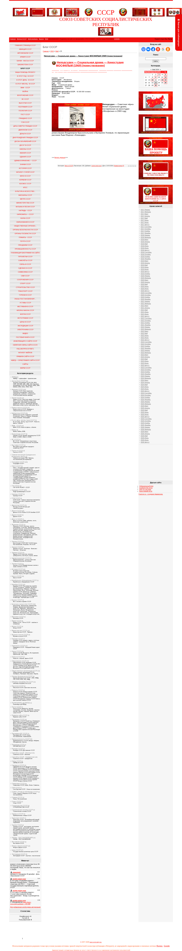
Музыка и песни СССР (20, 635)
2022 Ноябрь (145, 346)
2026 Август (145, 442)
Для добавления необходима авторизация (25, 907)
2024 (52, 51)
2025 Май (144, 410)
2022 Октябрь (146, 344)
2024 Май (144, 384)
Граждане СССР (17, 490)
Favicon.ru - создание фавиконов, (151, 494)
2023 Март (144, 355)
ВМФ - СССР (16, 426)
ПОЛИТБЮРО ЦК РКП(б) (21, 703)
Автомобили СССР (18, 381)
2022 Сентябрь (146, 342)
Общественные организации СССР (24, 671)
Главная (13, 39)
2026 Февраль (146, 429)
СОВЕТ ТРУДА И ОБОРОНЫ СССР (25, 792)
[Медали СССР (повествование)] (157, 12)
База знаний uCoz (145, 491)
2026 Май (144, 436)
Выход (41, 39)
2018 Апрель (145, 242)
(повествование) (93, 65)
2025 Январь (145, 402)
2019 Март (144, 261)
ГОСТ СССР (16, 466)
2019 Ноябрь (145, 274)
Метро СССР (16, 626)
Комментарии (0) (119, 165)
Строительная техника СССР (22, 810)
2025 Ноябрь (145, 423)
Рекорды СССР (17, 749)
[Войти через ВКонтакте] (148, 49)
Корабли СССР (17, 584)
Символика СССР (18, 783)
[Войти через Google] (163, 49)
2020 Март (144, 280)
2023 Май (144, 359)
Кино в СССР (16, 576)
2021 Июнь (145, 312)
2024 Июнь (145, 387)
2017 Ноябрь (145, 231)
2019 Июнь (145, 267)
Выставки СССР (17, 445)
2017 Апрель (145, 216)
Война (14, 430)
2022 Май (144, 333)
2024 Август (145, 391)
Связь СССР (16, 761)
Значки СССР (17, 564)
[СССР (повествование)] (20, 16)
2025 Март (144, 406)
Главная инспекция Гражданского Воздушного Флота (24, 455)
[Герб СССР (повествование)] (88, 16)
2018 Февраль (146, 237)
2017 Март (144, 214)
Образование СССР (19, 661)
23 (156, 82)
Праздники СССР (18, 719)
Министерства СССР (19, 630)
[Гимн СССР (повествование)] (140, 16)
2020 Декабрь (146, 299)
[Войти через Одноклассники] (168, 49)
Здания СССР (17, 552)
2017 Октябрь (146, 229)
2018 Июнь (145, 246)
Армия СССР (16, 398)
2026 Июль (145, 440)
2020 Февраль (146, 278)
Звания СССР (17, 547)
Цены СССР (16, 850)
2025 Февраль (146, 404)
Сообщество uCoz (146, 488)
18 (162, 80)
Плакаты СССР (17, 690)
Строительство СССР (19, 805)
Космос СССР (17, 600)
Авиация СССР (17, 389)
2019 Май (144, 265)
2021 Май (144, 310)
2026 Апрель (145, 434)
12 (165, 77)
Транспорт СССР (18, 818)
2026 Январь (145, 427)
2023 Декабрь (146, 374)
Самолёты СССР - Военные (22, 753)
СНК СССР (16, 788)
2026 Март (144, 431)
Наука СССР (16, 651)
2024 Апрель (145, 382)
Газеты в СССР (17, 450)
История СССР (17, 569)
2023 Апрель (145, 357)
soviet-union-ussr (96, 165)
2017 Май (144, 218)
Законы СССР (17, 541)
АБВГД (14, 377)
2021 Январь (145, 301)
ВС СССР (15, 439)
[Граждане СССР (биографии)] (105, 35)
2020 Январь (145, 276)
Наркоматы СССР (18, 646)
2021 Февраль (146, 303)
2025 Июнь (145, 412)
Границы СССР (17, 494)
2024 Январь (145, 376)
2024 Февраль (146, 378)
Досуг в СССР (17, 519)
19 (165, 80)
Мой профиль (33, 39)
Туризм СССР (17, 825)
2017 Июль (145, 222)
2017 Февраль (146, 212)
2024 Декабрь (146, 399)
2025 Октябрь (146, 421)
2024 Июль (145, 389)
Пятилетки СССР (18, 744)
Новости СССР (17, 657)
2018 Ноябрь (145, 256)
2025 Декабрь (146, 425)
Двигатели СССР (18, 505)
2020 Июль (145, 288)
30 (156, 85)
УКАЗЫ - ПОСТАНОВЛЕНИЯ (22, 837)
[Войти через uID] (143, 49)
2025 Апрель (145, 408)
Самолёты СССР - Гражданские (23, 757)
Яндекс (159, 946)
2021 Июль (145, 314)
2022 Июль (145, 338)
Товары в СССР (17, 814)
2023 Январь (145, 350)
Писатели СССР (17, 686)
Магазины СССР (18, 617)
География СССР (18, 462)
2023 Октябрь (146, 370)
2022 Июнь (145, 335)
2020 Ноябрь (145, 297)
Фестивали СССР (18, 842)
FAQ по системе (145, 489)
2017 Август (145, 224)
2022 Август (145, 340)
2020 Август (145, 291)
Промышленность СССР (21, 739)
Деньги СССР (16, 511)
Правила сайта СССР (19, 715)
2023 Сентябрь (146, 367)
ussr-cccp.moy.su (96, 942)
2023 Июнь (145, 361)
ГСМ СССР (16, 498)
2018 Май (144, 244)
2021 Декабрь (146, 325)
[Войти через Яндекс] (158, 49)
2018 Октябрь (146, 254)
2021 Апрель (145, 308)
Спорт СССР (16, 801)
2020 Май (144, 284)
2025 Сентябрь (146, 419)
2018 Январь (145, 235)
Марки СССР (16, 621)
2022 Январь (145, 327)
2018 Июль (145, 248)
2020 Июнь (145, 286)
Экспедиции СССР (18, 854)
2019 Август (145, 271)
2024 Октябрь (146, 395)
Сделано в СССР (18, 765)
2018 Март (144, 239)
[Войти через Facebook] (153, 49)
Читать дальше (59, 157)
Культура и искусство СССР (22, 604)
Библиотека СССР (18, 413)
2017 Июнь (145, 220)
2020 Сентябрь (146, 293)
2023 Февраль (146, 352)
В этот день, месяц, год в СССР (23, 420)
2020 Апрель (145, 282)
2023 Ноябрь (145, 372)
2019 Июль (145, 269)
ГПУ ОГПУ (15, 486)
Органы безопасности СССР (22, 676)
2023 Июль (145, 363)
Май (56, 51)
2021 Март (144, 306)
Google (167, 946)
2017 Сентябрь (146, 227)
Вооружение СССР (18, 434)
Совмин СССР (17, 797)
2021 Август (145, 316)
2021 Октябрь (146, 320)
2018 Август (145, 250)
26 (165, 82)
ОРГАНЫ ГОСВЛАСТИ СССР (22, 682)
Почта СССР (16, 707)
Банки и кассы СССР (19, 408)
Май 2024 (155, 69)
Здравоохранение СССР (20, 558)
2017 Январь (145, 210)
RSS (46, 39)
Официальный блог (146, 486)
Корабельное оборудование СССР (24, 580)
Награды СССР (17, 639)
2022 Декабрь (146, 348)
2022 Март (144, 331)
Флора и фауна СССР (19, 846)
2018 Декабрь (146, 259)
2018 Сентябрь (146, 252)
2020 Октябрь (146, 295)
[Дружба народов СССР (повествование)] (54, 12)
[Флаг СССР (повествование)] (37, 12)
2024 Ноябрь (145, 397)
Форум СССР (22, 39)
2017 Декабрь (146, 233)
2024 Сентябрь (146, 393)
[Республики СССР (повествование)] (71, 12)
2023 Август (145, 365)
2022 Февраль (146, 329)
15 (152, 80)
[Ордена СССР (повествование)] (174, 12)
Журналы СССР (17, 524)
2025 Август (145, 416)
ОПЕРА (116, 39)
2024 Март (144, 380)
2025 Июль (145, 414)
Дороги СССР (16, 515)
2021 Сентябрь (146, 318)
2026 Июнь (145, 438)
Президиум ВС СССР (19, 733)
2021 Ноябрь (145, 323)
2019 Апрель (145, 263)
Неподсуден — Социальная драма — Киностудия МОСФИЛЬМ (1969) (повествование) (83, 56)
